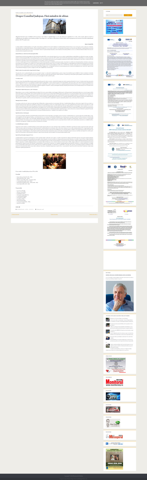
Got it (101, 3)
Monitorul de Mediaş (78, 476)
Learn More (96, 3)
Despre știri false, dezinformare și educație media (118, 275)
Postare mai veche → (94, 214)
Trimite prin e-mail (40, 209)
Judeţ (26, 209)
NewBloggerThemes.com (82, 478)
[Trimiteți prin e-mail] (16, 207)
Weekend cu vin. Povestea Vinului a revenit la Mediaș (119, 318)
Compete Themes (67, 478)
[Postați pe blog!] (17, 207)
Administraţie (20, 209)
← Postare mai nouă (15, 214)
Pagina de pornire (54, 214)
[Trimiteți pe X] (18, 207)
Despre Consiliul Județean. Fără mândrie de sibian (42, 16)
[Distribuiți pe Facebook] (19, 207)
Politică (31, 209)
